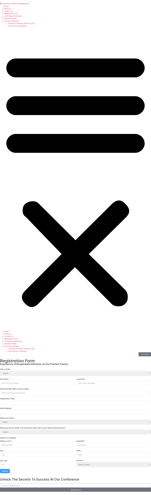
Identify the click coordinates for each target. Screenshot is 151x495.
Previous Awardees (11, 21)
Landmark (80, 441)
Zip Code (3, 461)
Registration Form (11, 14)
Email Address (5, 408)
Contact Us (8, 11)
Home (6, 6)
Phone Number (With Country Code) (14, 389)
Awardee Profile (10, 18)
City (1, 451)
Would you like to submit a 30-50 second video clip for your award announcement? (33, 428)
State (78, 451)
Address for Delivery (8, 438)
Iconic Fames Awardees (17, 26)
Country (79, 460)
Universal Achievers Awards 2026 (21, 23)
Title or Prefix (5, 369)
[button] (75, 178)
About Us (7, 9)
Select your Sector (7, 418)
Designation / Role (7, 399)
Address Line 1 (6, 441)
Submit (5, 471)
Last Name (80, 379)
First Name (4, 379)
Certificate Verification (13, 16)
